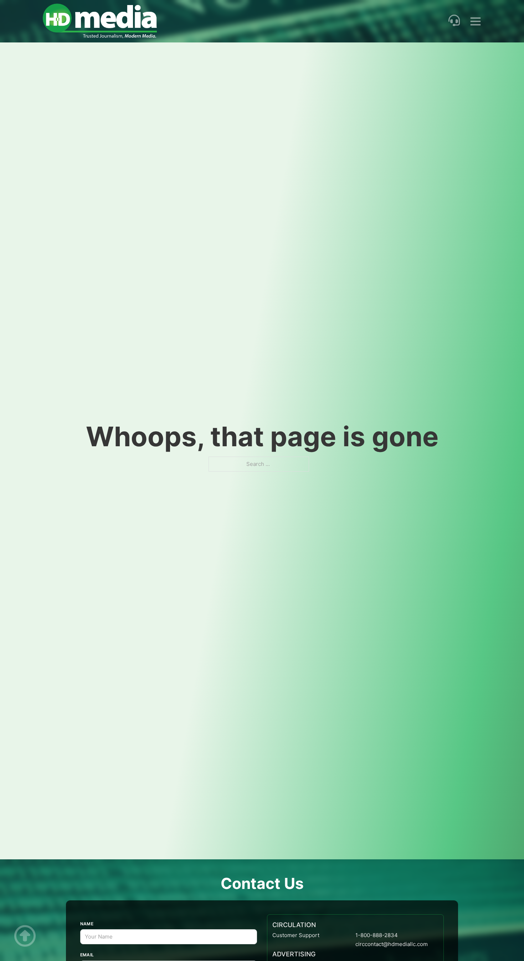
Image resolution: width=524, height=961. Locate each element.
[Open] (475, 21)
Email (87, 954)
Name (87, 923)
